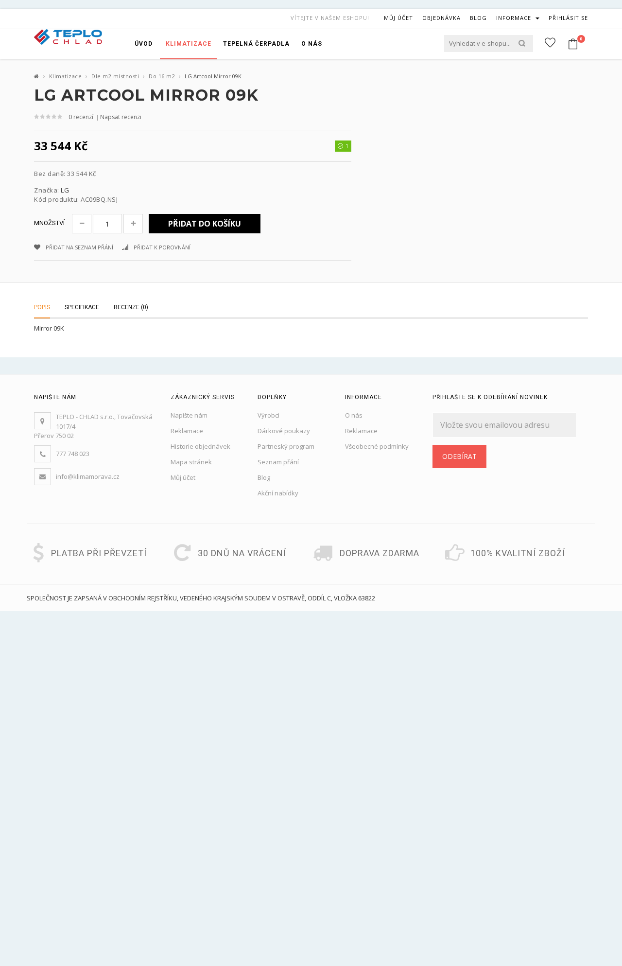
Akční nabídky (278, 493)
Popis (42, 307)
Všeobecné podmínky (377, 446)
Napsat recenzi (120, 117)
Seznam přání (278, 461)
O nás (354, 415)
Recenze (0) (131, 307)
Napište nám (189, 415)
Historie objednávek (200, 446)
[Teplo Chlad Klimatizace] (68, 36)
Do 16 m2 (162, 76)
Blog (264, 477)
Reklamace (187, 430)
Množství (49, 223)
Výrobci (268, 415)
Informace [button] (514, 17)
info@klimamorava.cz (88, 476)
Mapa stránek (191, 461)
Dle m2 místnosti (115, 76)
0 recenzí (81, 117)
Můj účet (183, 477)
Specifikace (82, 307)
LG (65, 190)
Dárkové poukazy (284, 430)
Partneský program (286, 446)
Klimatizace (65, 76)
